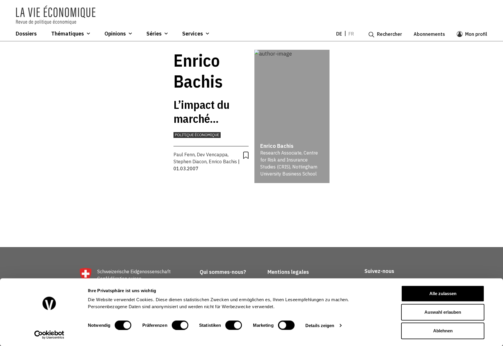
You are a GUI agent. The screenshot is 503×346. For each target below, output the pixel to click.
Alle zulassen (442, 293)
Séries (154, 34)
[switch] (180, 325)
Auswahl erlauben (442, 312)
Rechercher (389, 34)
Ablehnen (443, 330)
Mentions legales (288, 272)
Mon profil (476, 34)
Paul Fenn (184, 154)
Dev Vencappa (212, 154)
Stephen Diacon (190, 161)
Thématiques (67, 34)
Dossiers (26, 34)
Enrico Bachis (223, 161)
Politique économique (197, 134)
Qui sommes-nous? (223, 272)
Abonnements (429, 34)
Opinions (115, 34)
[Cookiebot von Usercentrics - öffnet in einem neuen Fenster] (49, 334)
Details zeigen (319, 325)
